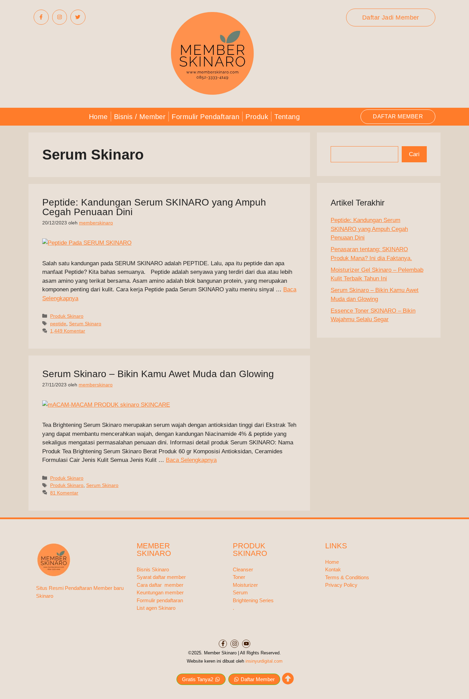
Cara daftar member (160, 585)
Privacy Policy (341, 585)
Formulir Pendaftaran (205, 116)
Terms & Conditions (347, 577)
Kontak (333, 569)
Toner (239, 577)
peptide (58, 323)
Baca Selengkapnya (191, 460)
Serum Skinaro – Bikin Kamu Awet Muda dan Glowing (158, 374)
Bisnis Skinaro (153, 569)
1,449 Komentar (67, 331)
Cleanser (243, 569)
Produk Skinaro (66, 316)
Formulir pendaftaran (160, 600)
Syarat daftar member (161, 577)
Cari (414, 154)
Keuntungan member (160, 592)
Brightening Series (253, 600)
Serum (240, 592)
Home (98, 116)
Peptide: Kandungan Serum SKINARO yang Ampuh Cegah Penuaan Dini (154, 207)
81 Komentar (64, 493)
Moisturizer (245, 585)
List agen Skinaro (156, 608)
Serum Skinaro (85, 323)
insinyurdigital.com (264, 661)
